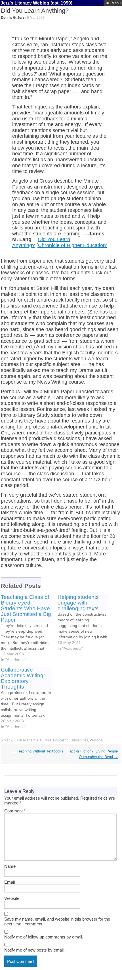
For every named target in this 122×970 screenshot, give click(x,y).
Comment (15, 810)
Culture (45, 740)
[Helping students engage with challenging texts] (86, 622)
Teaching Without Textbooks (37, 751)
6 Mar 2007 (36, 18)
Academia (30, 740)
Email (9, 882)
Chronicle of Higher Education (72, 245)
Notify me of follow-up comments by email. (43, 937)
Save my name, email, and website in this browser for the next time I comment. (57, 921)
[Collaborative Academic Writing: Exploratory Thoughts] (29, 698)
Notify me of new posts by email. (34, 950)
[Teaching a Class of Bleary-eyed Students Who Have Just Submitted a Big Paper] (29, 628)
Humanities (79, 740)
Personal (97, 740)
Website (11, 898)
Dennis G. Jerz (12, 18)
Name (10, 866)
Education (61, 740)
